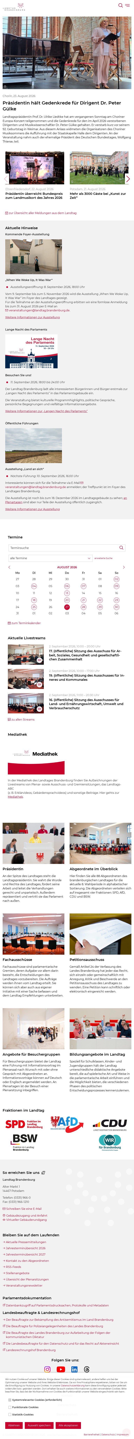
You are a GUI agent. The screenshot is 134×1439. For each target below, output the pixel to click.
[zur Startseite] (14, 7)
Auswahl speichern (39, 1425)
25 (34, 607)
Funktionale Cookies (25, 1407)
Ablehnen (14, 1425)
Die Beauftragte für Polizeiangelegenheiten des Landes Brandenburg (54, 1326)
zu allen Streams (23, 719)
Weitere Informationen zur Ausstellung (32, 509)
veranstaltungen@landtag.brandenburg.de (39, 310)
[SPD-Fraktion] (24, 1124)
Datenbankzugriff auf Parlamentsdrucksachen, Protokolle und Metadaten (57, 1305)
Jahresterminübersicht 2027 (25, 1254)
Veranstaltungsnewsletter (24, 1285)
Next (128, 178)
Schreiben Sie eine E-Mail (24, 1209)
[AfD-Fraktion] (67, 1124)
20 (67, 600)
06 (67, 586)
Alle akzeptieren (68, 1425)
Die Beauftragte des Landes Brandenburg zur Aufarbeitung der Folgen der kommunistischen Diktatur (58, 1335)
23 (116, 600)
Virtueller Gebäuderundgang (26, 1219)
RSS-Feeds (13, 1267)
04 (34, 586)
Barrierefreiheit (92, 1434)
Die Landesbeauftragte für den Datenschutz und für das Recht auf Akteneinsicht (62, 1343)
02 (116, 579)
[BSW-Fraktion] (24, 1143)
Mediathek (15, 797)
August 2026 (67, 567)
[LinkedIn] (77, 1372)
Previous (6, 178)
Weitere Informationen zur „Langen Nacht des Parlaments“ (46, 411)
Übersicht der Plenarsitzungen (27, 1279)
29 (100, 607)
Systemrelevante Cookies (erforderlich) (37, 1399)
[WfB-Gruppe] (109, 1143)
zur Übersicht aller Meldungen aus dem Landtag (43, 213)
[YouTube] (64, 1372)
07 (83, 586)
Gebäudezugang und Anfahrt (26, 1215)
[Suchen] (121, 6)
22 (100, 600)
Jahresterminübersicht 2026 (26, 1248)
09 (116, 586)
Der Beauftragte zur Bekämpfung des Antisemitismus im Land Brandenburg (59, 1319)
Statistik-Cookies (23, 1414)
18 (34, 600)
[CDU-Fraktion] (109, 1124)
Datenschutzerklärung (73, 1385)
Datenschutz (108, 1434)
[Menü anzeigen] (128, 6)
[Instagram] (50, 1372)
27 (67, 607)
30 (116, 607)
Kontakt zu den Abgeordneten (27, 1260)
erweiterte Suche (103, 558)
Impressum (123, 1434)
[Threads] (87, 1372)
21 (83, 600)
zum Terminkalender (26, 623)
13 (67, 593)
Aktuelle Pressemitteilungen (26, 1242)
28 (83, 607)
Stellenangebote (17, 1273)
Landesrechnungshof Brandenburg (31, 1350)
